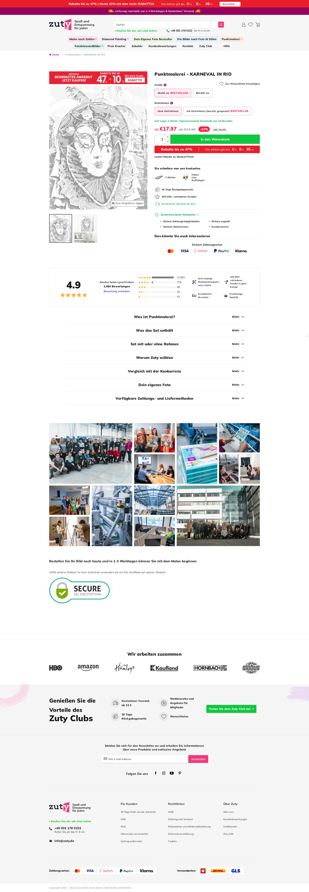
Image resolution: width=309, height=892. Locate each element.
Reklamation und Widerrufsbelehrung (189, 826)
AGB (170, 811)
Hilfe (123, 819)
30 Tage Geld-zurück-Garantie (138, 811)
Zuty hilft (228, 833)
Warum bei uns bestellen (134, 833)
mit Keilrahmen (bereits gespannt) (218, 111)
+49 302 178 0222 (67, 828)
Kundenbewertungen (235, 819)
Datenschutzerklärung (181, 833)
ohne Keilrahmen (168, 111)
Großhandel (230, 826)
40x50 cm (173, 93)
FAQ (123, 826)
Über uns (228, 811)
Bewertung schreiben (117, 291)
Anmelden (198, 759)
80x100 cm (202, 93)
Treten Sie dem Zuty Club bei (230, 709)
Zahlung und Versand (180, 819)
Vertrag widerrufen (131, 841)
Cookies (172, 841)
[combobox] (166, 25)
